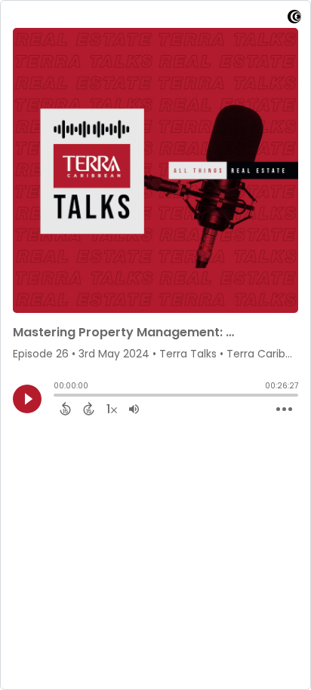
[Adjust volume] (134, 409)
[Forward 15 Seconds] (88, 409)
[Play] (27, 399)
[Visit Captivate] (294, 19)
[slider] (57, 396)
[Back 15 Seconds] (65, 409)
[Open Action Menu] (284, 409)
